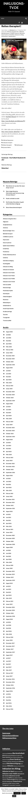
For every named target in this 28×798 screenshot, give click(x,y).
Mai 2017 (8, 664)
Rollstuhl (4, 781)
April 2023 (8, 451)
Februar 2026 (9, 349)
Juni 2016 (8, 697)
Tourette (5, 314)
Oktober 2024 (10, 397)
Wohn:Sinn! (5, 168)
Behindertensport (5, 33)
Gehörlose (4, 763)
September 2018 (10, 616)
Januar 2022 (9, 496)
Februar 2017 (9, 673)
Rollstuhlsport (4, 36)
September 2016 (10, 688)
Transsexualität (7, 320)
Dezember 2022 (10, 463)
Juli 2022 (8, 478)
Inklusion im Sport (7, 142)
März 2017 (9, 670)
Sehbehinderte (12, 36)
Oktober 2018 (10, 613)
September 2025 (10, 364)
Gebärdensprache (15, 761)
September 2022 (10, 472)
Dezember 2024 (10, 391)
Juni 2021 (8, 517)
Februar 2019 (9, 601)
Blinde (6, 755)
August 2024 (9, 403)
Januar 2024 (9, 424)
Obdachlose (4, 779)
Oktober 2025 (10, 361)
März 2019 (9, 598)
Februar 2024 (9, 421)
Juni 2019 (8, 589)
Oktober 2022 (10, 469)
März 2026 (9, 346)
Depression (22, 33)
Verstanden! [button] (17, 793)
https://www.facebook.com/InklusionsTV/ (13, 121)
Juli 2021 (8, 514)
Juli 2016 (8, 694)
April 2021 (8, 523)
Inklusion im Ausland (8, 269)
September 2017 (10, 652)
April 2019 (8, 595)
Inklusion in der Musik (9, 275)
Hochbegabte (6, 263)
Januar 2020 (9, 568)
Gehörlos (5, 257)
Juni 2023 (8, 445)
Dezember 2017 (10, 643)
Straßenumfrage (7, 311)
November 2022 (10, 466)
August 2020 (9, 547)
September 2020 (10, 544)
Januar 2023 (9, 460)
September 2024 (10, 400)
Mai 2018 (8, 628)
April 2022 (8, 487)
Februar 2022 (9, 493)
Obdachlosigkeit (7, 296)
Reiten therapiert (7, 145)
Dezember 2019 (10, 571)
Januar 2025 (9, 388)
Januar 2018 (9, 640)
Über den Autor (7, 728)
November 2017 (10, 646)
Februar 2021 (9, 529)
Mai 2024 (8, 412)
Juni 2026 (8, 337)
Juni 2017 (8, 661)
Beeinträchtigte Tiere (8, 230)
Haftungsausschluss (9, 738)
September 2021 (10, 508)
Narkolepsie (6, 293)
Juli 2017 (8, 658)
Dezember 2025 (10, 355)
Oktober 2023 (10, 433)
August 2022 (9, 475)
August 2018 (9, 619)
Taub (10, 783)
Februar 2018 (9, 637)
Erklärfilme (11, 34)
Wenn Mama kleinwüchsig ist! (14, 207)
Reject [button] (23, 793)
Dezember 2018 (10, 607)
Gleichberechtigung (8, 260)
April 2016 (8, 703)
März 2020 (9, 562)
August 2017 (9, 655)
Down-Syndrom (6, 757)
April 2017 (8, 667)
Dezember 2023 (10, 427)
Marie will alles (15, 777)
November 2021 (10, 502)
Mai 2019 (8, 592)
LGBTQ (10, 777)
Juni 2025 (8, 373)
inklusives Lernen (14, 776)
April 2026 (8, 343)
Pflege (17, 779)
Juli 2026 (8, 334)
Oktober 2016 (10, 685)
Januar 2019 (9, 604)
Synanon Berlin (7, 147)
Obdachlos (20, 777)
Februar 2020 (9, 565)
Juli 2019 (8, 586)
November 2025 (10, 358)
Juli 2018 (8, 622)
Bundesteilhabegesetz (12, 755)
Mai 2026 (8, 340)
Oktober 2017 (10, 649)
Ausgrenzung (4, 753)
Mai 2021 (8, 520)
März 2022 (9, 490)
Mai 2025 (8, 376)
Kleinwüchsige (7, 287)
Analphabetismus (7, 224)
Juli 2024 (8, 406)
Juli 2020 (8, 550)
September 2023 (10, 436)
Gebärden (9, 761)
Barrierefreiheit (18, 753)
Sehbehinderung (5, 783)
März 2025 (9, 382)
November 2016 (10, 682)
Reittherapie (19, 145)
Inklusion (10, 766)
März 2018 (9, 634)
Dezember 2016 (10, 679)
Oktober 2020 (10, 541)
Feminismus (6, 251)
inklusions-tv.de (14, 5)
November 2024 (10, 394)
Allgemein (21, 31)
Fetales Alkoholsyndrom (9, 254)
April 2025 (8, 379)
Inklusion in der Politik (9, 278)
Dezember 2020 (10, 535)
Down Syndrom (5, 34)
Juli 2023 (8, 442)
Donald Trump (19, 755)
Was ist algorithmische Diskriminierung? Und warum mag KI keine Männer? (15, 193)
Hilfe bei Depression (8, 140)
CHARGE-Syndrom (14, 33)
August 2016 (9, 691)
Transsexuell (17, 785)
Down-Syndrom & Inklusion (16, 757)
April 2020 (8, 559)
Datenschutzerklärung (10, 736)
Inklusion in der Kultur (9, 272)
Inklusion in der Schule (9, 281)
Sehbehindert (10, 781)
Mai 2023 (8, 448)
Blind (3, 755)
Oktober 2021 (10, 505)
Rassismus (5, 299)
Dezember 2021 (10, 499)
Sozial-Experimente (8, 308)
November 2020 (10, 538)
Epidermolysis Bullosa (8, 245)
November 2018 (10, 610)
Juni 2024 (8, 409)
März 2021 (9, 526)
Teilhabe (17, 783)
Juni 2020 (8, 553)
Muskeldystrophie (8, 290)
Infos (14, 796)
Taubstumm (13, 783)
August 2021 (9, 511)
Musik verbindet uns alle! (12, 198)
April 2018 (8, 631)
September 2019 (10, 580)
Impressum (6, 733)
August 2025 (9, 367)
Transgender (6, 317)
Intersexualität (7, 284)
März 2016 (9, 706)
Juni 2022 (8, 481)
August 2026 (9, 331)
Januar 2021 (9, 532)
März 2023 (9, 454)
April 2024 (8, 415)
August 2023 (9, 439)
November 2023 (10, 430)
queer (19, 779)
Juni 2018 (8, 625)
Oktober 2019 (10, 577)
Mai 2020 (8, 556)
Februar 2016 (9, 709)
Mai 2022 (8, 484)
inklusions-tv (12, 30)
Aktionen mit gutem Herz (13, 31)
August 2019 (9, 583)
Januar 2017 (9, 676)
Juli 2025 (8, 370)
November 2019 (10, 574)
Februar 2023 (9, 457)
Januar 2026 (9, 352)
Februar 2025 (9, 385)
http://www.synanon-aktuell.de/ (10, 132)
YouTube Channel (11, 117)
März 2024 (9, 418)
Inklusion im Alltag (19, 34)
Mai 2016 (8, 700)
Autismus (5, 227)
